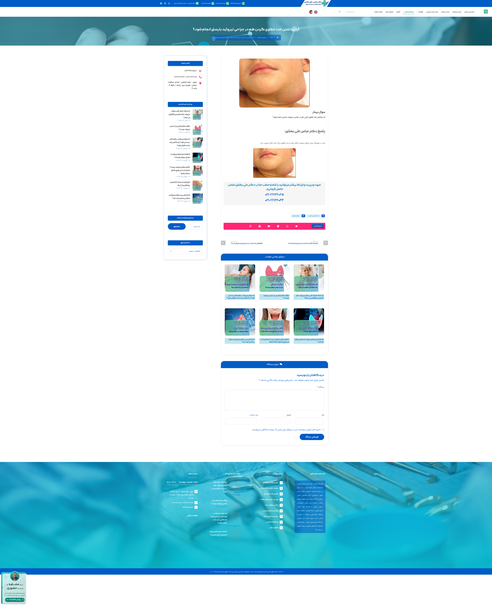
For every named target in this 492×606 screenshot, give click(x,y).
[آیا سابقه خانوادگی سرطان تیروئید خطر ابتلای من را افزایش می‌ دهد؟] (198, 114)
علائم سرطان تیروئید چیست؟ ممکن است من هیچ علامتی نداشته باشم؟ (180, 170)
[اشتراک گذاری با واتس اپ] (287, 226)
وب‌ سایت (253, 415)
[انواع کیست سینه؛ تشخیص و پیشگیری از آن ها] (198, 186)
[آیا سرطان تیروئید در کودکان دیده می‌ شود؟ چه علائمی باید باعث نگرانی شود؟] (198, 143)
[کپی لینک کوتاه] (250, 226)
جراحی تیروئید (319, 304)
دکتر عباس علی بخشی (314, 216)
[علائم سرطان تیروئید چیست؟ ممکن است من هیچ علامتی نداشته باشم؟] (198, 171)
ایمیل (288, 415)
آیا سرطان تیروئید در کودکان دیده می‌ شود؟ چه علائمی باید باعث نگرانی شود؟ (179, 142)
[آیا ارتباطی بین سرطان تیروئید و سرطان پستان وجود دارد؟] (198, 198)
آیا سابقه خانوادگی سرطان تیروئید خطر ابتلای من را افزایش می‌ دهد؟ (179, 114)
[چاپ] (259, 226)
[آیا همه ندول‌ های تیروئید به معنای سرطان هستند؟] (198, 158)
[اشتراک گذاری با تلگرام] (278, 226)
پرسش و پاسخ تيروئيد (303, 302)
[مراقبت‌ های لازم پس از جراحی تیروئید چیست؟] (198, 130)
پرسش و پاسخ (296, 216)
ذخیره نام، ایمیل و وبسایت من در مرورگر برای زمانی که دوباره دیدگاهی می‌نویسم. (286, 429)
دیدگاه (320, 387)
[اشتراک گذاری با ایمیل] (269, 226)
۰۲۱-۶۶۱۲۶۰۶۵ (274, 195)
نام (323, 415)
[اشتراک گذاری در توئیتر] (296, 226)
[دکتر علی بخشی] (277, 37)
